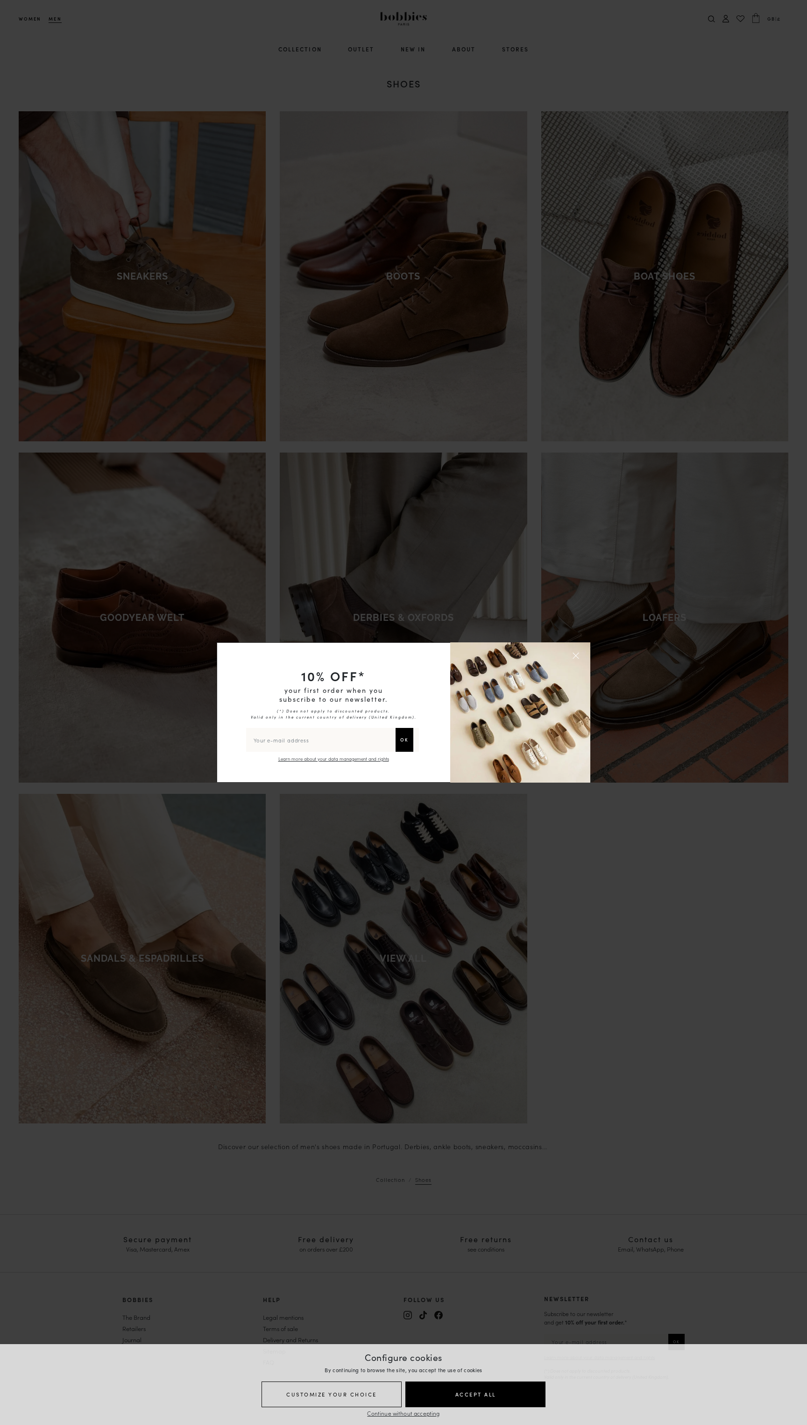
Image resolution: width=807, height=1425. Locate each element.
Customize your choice (331, 1394)
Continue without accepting (403, 1413)
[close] (577, 655)
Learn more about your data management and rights (333, 759)
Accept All (475, 1394)
